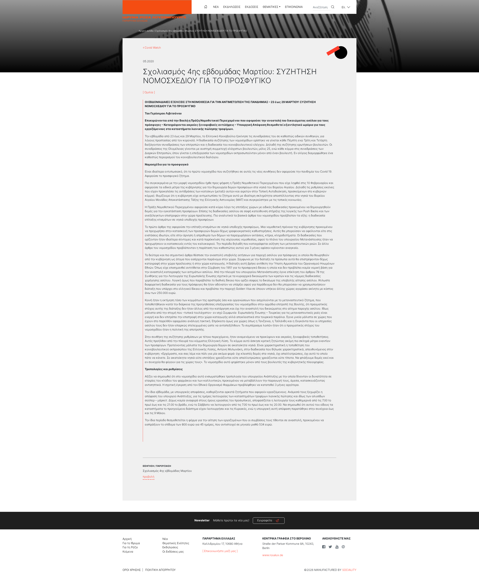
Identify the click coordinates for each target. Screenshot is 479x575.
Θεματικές (270, 7)
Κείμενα (128, 551)
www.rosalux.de (272, 555)
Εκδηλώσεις (231, 7)
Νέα (216, 7)
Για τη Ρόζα (130, 547)
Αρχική (127, 539)
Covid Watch (152, 47)
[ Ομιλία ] (149, 92)
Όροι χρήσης (132, 570)
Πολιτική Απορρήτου (160, 570)
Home (205, 6)
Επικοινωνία (294, 7)
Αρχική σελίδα (146, 30)
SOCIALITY (349, 570)
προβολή (148, 476)
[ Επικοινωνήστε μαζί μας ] (220, 551)
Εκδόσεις (251, 7)
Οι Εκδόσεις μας (173, 551)
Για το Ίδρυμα (131, 543)
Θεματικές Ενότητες (175, 543)
